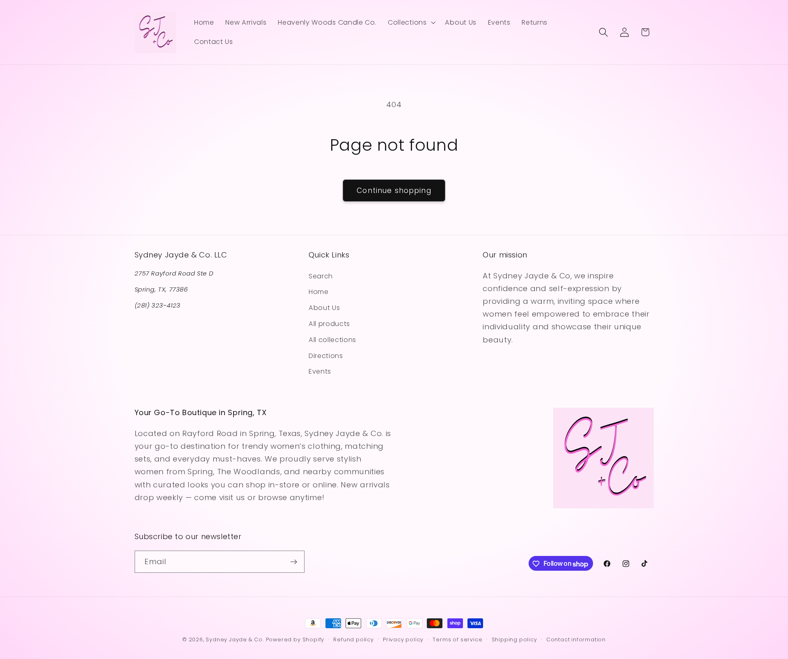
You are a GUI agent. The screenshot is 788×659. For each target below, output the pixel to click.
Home (319, 291)
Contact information (576, 639)
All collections (332, 339)
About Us (324, 307)
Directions (326, 355)
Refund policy (353, 639)
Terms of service (457, 639)
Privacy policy (403, 639)
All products (329, 323)
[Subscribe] (293, 562)
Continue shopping (394, 190)
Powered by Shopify (295, 639)
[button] (410, 22)
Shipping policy (514, 639)
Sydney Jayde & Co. (235, 639)
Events (320, 371)
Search (321, 275)
